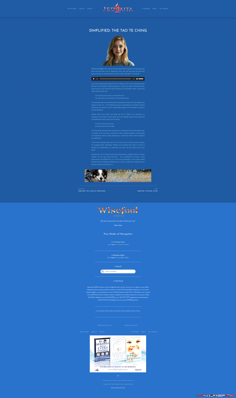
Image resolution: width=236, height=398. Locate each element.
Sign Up (82, 8)
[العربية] (197, 395)
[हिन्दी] (214, 395)
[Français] (209, 395)
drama (104, 292)
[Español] (231, 395)
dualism (117, 297)
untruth (136, 300)
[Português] (226, 395)
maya (115, 292)
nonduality (110, 297)
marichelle (99, 292)
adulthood (94, 295)
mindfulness (128, 287)
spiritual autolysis (99, 289)
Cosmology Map (140, 295)
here (113, 244)
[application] (118, 79)
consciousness (143, 297)
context (106, 290)
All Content (164, 8)
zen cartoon (142, 289)
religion (93, 292)
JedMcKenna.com (131, 325)
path (147, 287)
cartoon (143, 292)
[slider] (141, 78)
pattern (121, 292)
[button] (92, 354)
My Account (72, 8)
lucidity (101, 295)
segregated (90, 289)
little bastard (119, 300)
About (155, 8)
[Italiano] (216, 395)
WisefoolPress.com (104, 325)
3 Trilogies (146, 8)
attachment (129, 290)
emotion (91, 297)
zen (123, 295)
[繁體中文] (202, 395)
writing (147, 295)
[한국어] (221, 395)
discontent (107, 287)
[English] (207, 395)
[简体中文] (200, 395)
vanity (104, 297)
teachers (112, 290)
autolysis (127, 295)
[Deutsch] (212, 395)
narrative (118, 289)
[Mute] (137, 79)
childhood (99, 297)
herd (122, 297)
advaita (122, 287)
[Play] (94, 79)
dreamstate (103, 299)
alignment (133, 295)
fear (131, 292)
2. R (113, 255)
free (123, 289)
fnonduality (110, 292)
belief (96, 287)
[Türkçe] (233, 395)
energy (112, 300)
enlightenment (115, 287)
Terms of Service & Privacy (118, 387)
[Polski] (224, 395)
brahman (101, 287)
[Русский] (228, 395)
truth (127, 297)
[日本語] (219, 395)
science (124, 300)
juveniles (126, 292)
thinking (130, 300)
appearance (134, 297)
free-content (142, 287)
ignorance (90, 287)
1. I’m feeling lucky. (118, 242)
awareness (137, 292)
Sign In (89, 8)
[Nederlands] (204, 395)
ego (137, 287)
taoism (133, 287)
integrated (136, 289)
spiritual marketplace (116, 295)
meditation (106, 295)
